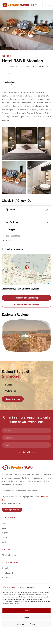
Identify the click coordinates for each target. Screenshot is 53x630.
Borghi (5, 528)
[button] (49, 587)
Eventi (4, 537)
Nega (26, 617)
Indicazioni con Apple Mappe (26, 304)
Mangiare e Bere (9, 573)
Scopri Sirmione (13, 399)
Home (4, 523)
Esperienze (7, 577)
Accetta (26, 611)
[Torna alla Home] (15, 5)
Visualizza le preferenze (26, 624)
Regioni (5, 532)
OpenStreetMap (45, 284)
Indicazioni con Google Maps (26, 297)
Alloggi (5, 568)
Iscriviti (26, 452)
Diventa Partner (9, 555)
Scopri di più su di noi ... (12, 509)
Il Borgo (8, 384)
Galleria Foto (11, 390)
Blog (4, 542)
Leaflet (34, 284)
